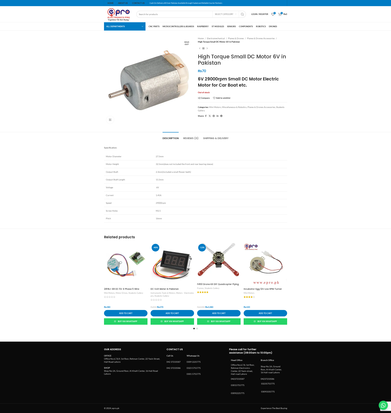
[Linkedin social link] (217, 116)
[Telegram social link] (221, 116)
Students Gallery (135, 293)
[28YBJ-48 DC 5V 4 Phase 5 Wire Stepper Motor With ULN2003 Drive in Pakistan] (125, 264)
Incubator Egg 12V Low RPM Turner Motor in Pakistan (263, 290)
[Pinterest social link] (214, 116)
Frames (200, 288)
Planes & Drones (236, 38)
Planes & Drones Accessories (261, 38)
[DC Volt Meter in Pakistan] (172, 264)
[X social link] (210, 116)
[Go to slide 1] (194, 328)
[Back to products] (203, 48)
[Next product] (207, 48)
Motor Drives (122, 293)
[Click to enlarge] (110, 120)
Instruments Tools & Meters (163, 293)
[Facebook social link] (206, 116)
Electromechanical (216, 38)
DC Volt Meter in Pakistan (165, 288)
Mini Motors (215, 107)
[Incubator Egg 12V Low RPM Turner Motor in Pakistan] (265, 264)
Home (201, 38)
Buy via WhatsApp (127, 321)
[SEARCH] (242, 14)
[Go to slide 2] (197, 328)
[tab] (171, 136)
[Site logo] (118, 14)
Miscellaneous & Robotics (234, 107)
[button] (125, 313)
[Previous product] (200, 48)
